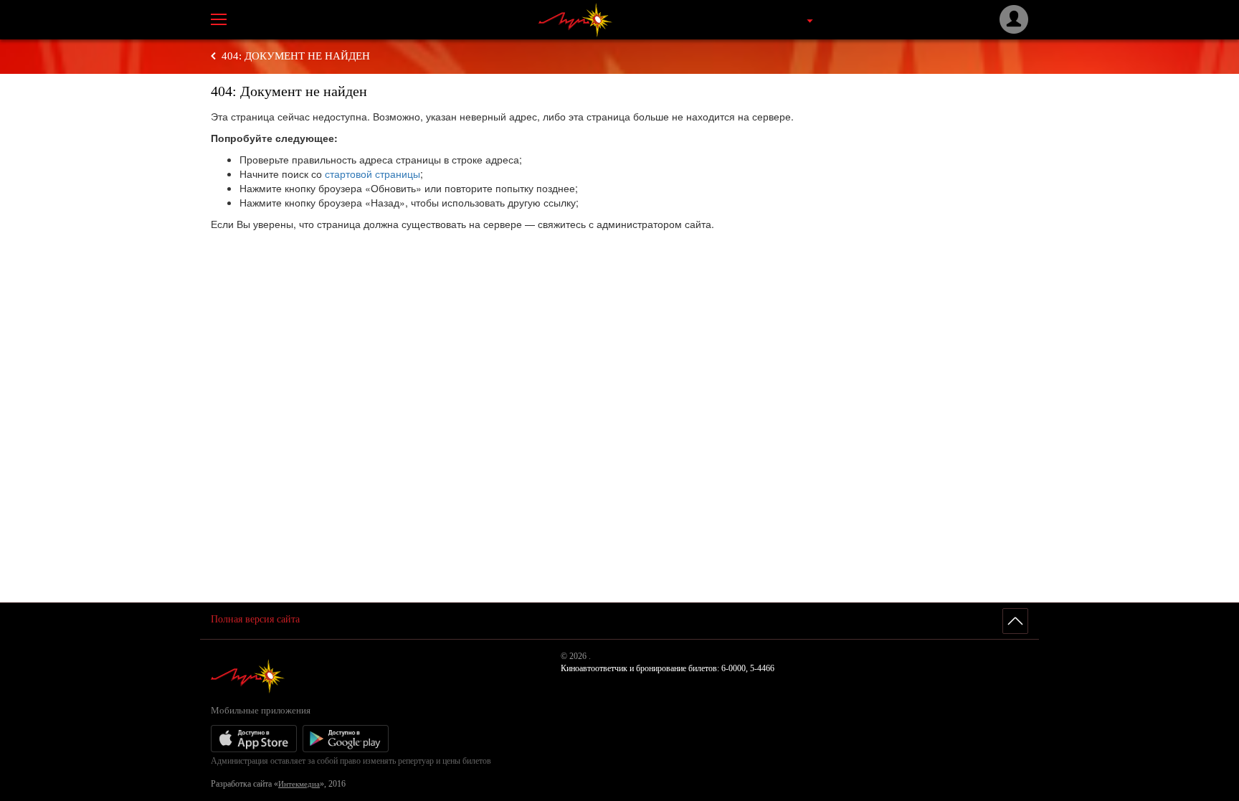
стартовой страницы (372, 173)
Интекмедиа (299, 783)
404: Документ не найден (296, 56)
